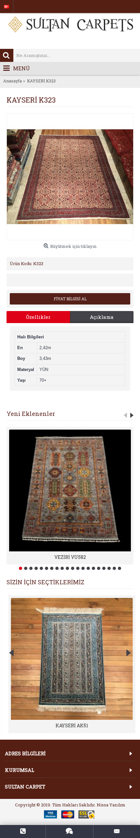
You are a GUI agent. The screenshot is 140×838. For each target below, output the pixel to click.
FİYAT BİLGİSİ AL (70, 298)
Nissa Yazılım (111, 805)
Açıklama (102, 317)
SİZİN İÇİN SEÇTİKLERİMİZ (45, 582)
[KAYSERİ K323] (70, 176)
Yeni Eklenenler (31, 414)
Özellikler (38, 317)
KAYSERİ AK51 (70, 725)
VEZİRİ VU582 (70, 557)
